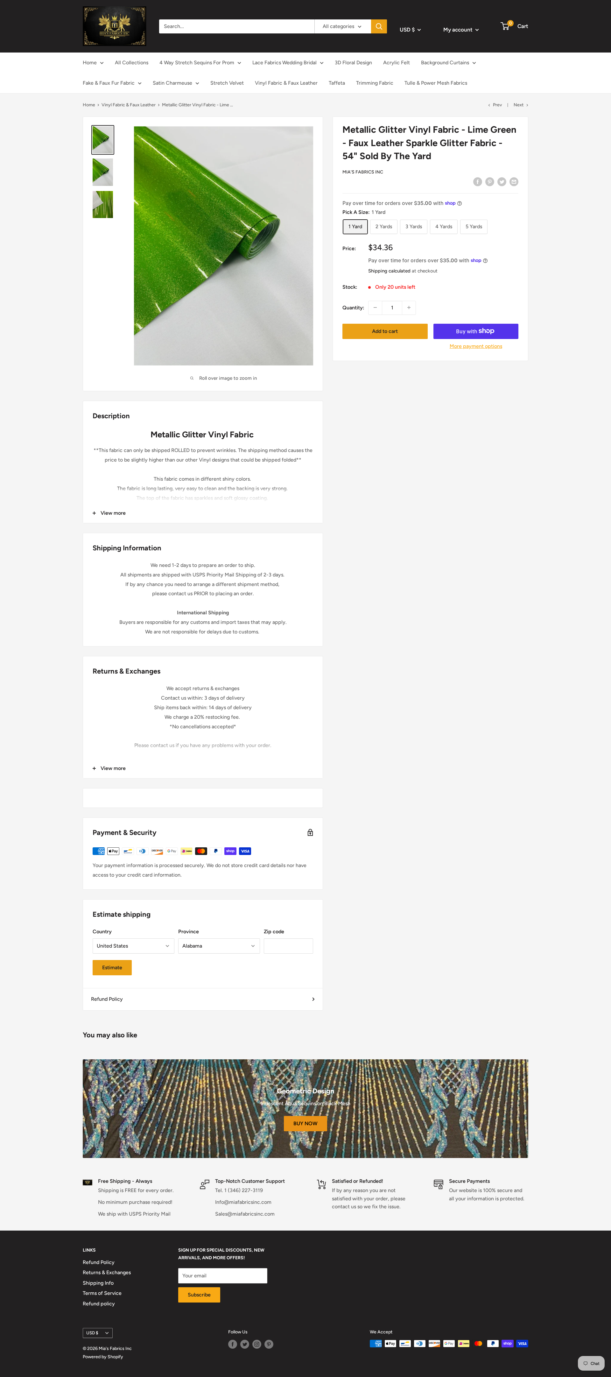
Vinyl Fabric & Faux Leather (286, 83)
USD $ (92, 1332)
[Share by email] (513, 181)
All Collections (131, 63)
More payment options (476, 346)
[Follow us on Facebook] (232, 1344)
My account (458, 29)
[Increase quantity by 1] (409, 307)
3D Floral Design (353, 63)
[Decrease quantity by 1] (375, 307)
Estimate (112, 967)
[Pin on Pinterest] (489, 181)
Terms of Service (102, 1293)
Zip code (274, 932)
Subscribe (199, 1295)
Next (518, 105)
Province (188, 932)
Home (90, 63)
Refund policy (99, 1304)
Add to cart (385, 331)
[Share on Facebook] (477, 181)
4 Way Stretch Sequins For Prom (196, 63)
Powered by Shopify (103, 1356)
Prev (497, 105)
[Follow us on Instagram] (256, 1344)
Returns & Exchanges (107, 1272)
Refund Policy (107, 999)
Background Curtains (445, 63)
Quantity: (353, 307)
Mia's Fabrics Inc (362, 171)
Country (102, 932)
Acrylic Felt (396, 63)
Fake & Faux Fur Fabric (109, 83)
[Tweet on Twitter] (501, 181)
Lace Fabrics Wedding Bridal (284, 63)
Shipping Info (98, 1283)
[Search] (379, 26)
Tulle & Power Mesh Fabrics (435, 83)
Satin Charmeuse (172, 83)
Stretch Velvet (227, 83)
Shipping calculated (389, 270)
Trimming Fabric (374, 83)
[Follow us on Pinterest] (268, 1344)
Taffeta (337, 83)
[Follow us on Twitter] (244, 1344)
